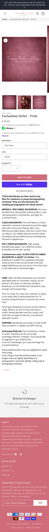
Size (4, 152)
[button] (5, 13)
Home (4, 19)
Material (6, 140)
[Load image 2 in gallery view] (24, 102)
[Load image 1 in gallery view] (9, 102)
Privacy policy (17, 528)
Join (40, 503)
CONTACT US (8, 470)
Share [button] (7, 370)
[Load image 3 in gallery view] (39, 102)
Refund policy (37, 524)
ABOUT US (6, 466)
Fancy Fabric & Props (20, 524)
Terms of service (33, 528)
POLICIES (6, 475)
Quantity (6, 163)
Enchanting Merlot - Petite (23, 19)
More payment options (24, 190)
